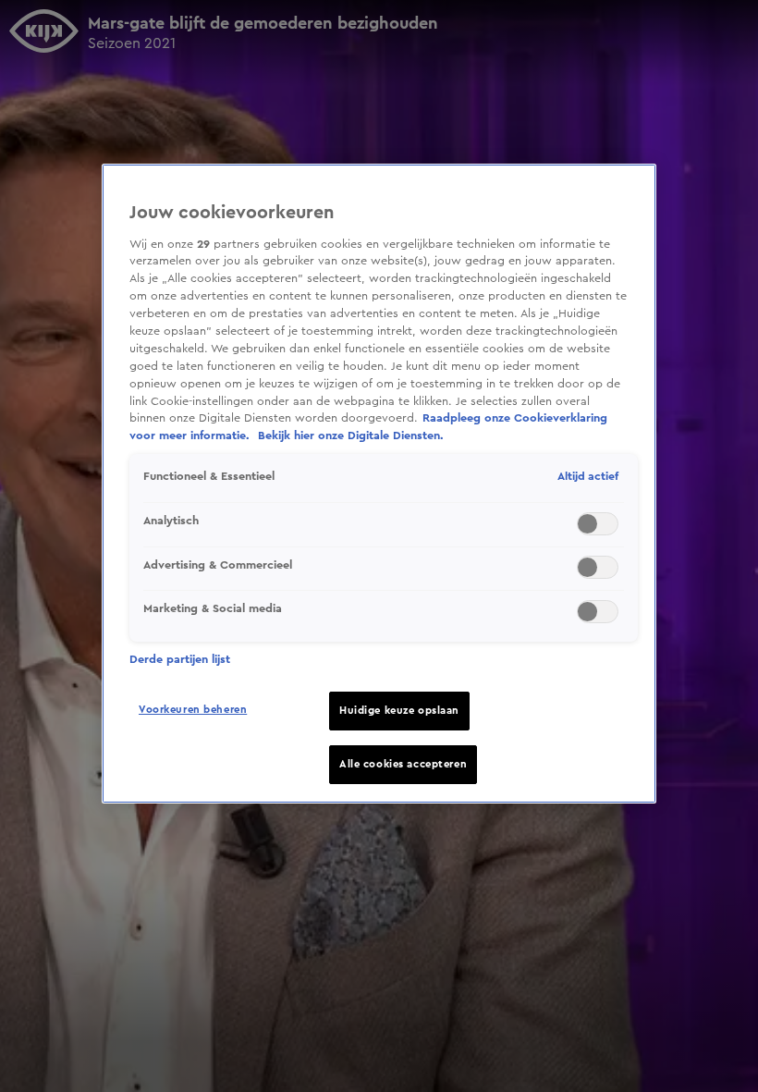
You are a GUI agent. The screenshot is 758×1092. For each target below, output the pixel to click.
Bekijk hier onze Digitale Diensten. (351, 435)
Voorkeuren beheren (193, 710)
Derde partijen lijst (179, 659)
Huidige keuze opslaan (399, 711)
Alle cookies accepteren (403, 764)
